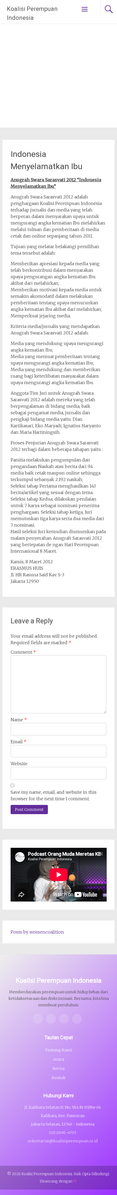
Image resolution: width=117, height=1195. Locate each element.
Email (18, 741)
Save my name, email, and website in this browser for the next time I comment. (54, 795)
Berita (58, 1068)
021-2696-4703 (62, 1132)
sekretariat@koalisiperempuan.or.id (63, 1141)
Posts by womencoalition (37, 932)
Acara (58, 1059)
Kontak (59, 1077)
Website (19, 763)
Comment (23, 652)
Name (19, 719)
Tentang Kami (58, 1050)
